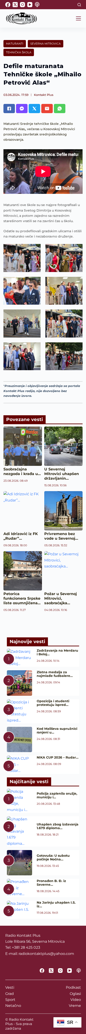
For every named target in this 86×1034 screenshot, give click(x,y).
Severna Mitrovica (45, 43)
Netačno (13, 1005)
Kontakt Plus (43, 95)
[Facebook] (7, 4)
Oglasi (75, 993)
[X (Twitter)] (15, 4)
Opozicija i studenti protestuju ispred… (53, 703)
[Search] (79, 4)
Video (75, 999)
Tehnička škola (18, 52)
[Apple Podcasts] (37, 4)
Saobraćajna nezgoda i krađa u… (22, 471)
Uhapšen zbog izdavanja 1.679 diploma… (57, 826)
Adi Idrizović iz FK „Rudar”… (20, 536)
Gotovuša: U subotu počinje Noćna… (53, 857)
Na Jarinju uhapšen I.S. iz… (56, 904)
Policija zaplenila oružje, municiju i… (57, 795)
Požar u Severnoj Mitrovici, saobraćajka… (60, 598)
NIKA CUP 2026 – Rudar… (57, 757)
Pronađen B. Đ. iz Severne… (51, 883)
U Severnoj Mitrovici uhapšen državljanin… (61, 474)
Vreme (75, 1005)
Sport (10, 999)
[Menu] (78, 18)
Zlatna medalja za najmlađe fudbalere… (55, 674)
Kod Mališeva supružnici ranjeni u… (57, 730)
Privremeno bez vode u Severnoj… (61, 536)
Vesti (9, 987)
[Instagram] (22, 4)
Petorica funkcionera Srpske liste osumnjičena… (22, 598)
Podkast (73, 987)
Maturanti (14, 43)
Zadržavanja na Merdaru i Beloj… (57, 652)
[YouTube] (29, 4)
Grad (9, 993)
